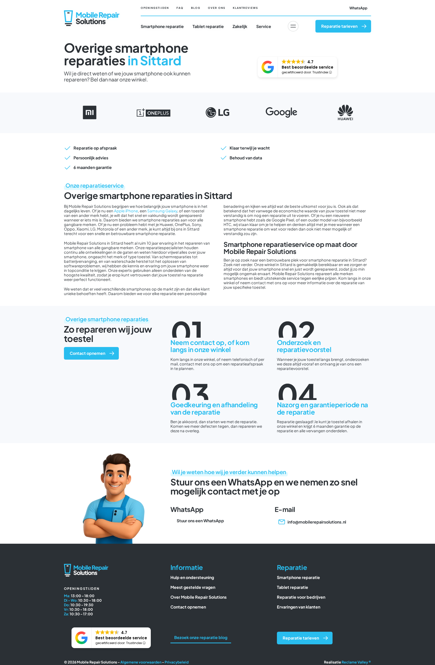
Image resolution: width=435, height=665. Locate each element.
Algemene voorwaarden (140, 662)
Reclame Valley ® (356, 662)
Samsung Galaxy (162, 210)
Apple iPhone (126, 210)
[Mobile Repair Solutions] (91, 12)
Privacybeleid (177, 662)
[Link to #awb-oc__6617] (293, 26)
